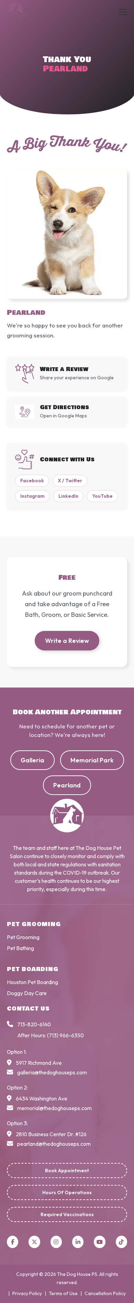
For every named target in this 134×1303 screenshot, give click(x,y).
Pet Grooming (23, 937)
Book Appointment (67, 1170)
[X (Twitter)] (34, 1242)
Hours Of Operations (67, 1192)
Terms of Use (63, 1293)
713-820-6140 (34, 1024)
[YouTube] (99, 1242)
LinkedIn (68, 496)
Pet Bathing (20, 948)
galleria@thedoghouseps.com (52, 1072)
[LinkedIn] (77, 1242)
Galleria (32, 760)
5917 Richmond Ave (39, 1062)
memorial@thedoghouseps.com (54, 1108)
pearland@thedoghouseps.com (54, 1143)
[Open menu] (123, 12)
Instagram (32, 496)
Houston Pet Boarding (32, 982)
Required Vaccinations (67, 1214)
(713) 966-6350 (65, 1035)
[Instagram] (56, 1242)
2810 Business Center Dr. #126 (51, 1134)
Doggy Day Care (27, 993)
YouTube (102, 496)
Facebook (32, 480)
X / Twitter (70, 480)
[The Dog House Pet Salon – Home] (22, 12)
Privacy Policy (27, 1293)
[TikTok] (121, 1242)
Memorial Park (92, 760)
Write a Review (67, 641)
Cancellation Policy (105, 1293)
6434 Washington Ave (41, 1098)
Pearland (67, 785)
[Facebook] (12, 1242)
